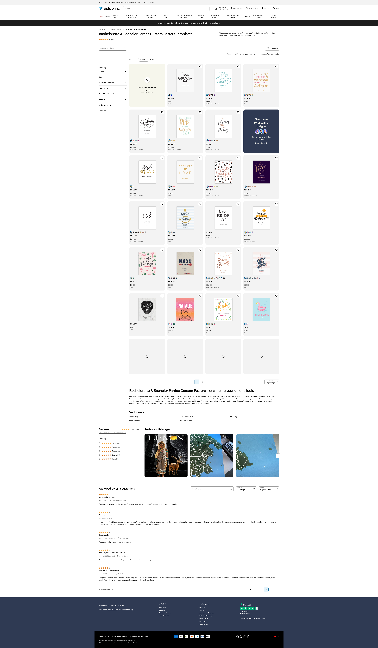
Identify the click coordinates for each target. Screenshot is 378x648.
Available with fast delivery (109, 94)
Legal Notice (144, 636)
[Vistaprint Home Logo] (109, 8)
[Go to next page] (276, 589)
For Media (202, 621)
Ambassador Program (206, 613)
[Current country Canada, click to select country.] (276, 636)
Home (101, 29)
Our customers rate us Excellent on (252, 618)
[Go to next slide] (278, 456)
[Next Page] (202, 382)
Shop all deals (215, 23)
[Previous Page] (191, 382)
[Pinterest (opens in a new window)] (248, 637)
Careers (202, 610)
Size (100, 77)
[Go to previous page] (250, 589)
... (106, 29)
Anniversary (133, 417)
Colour (101, 71)
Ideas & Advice (164, 616)
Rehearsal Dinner (186, 420)
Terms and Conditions (134, 636)
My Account (163, 607)
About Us (202, 607)
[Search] (207, 9)
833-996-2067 (103, 636)
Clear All (153, 59)
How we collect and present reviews (112, 433)
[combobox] (164, 8)
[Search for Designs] (124, 48)
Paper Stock (103, 88)
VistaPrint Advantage (116, 2)
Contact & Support (165, 613)
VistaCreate (103, 2)
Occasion (102, 111)
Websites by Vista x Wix (132, 2)
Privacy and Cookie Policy (119, 636)
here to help (112, 609)
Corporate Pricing (148, 2)
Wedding (233, 417)
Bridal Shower (134, 420)
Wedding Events (116, 29)
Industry (102, 99)
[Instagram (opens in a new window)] (245, 636)
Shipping (162, 610)
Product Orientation (106, 83)
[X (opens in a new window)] (241, 637)
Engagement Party (186, 417)
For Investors (203, 618)
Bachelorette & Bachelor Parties (135, 29)
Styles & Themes (105, 105)
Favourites (274, 48)
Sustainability (203, 624)
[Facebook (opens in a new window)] (237, 636)
